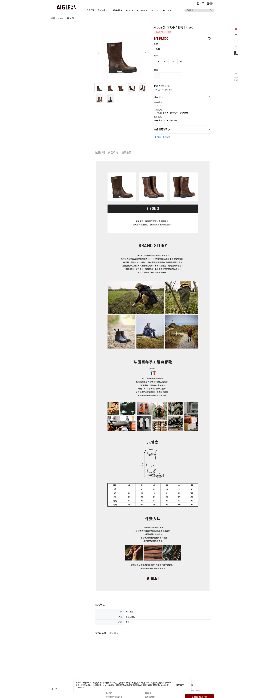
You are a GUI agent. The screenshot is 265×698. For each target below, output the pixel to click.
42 (173, 61)
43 (181, 61)
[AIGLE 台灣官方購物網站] (66, 7)
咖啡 (158, 49)
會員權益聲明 (150, 697)
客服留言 (148, 693)
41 (165, 61)
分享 (159, 137)
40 (158, 61)
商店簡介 (109, 693)
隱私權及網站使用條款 (114, 697)
